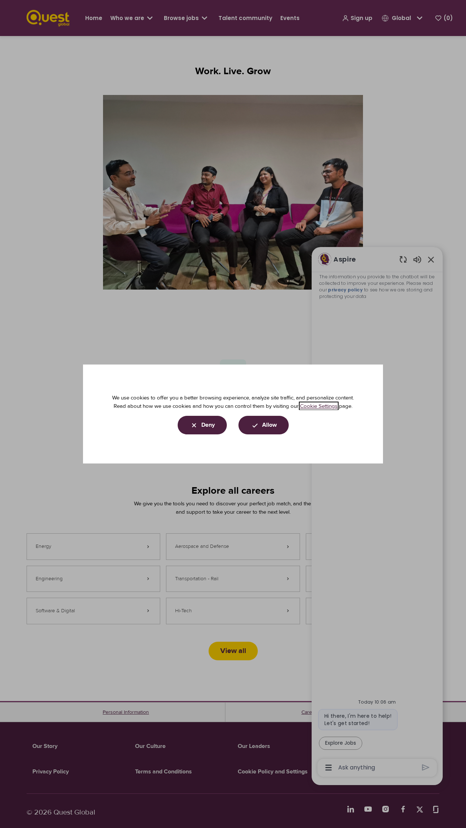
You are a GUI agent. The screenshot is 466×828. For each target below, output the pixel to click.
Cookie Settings (318, 406)
